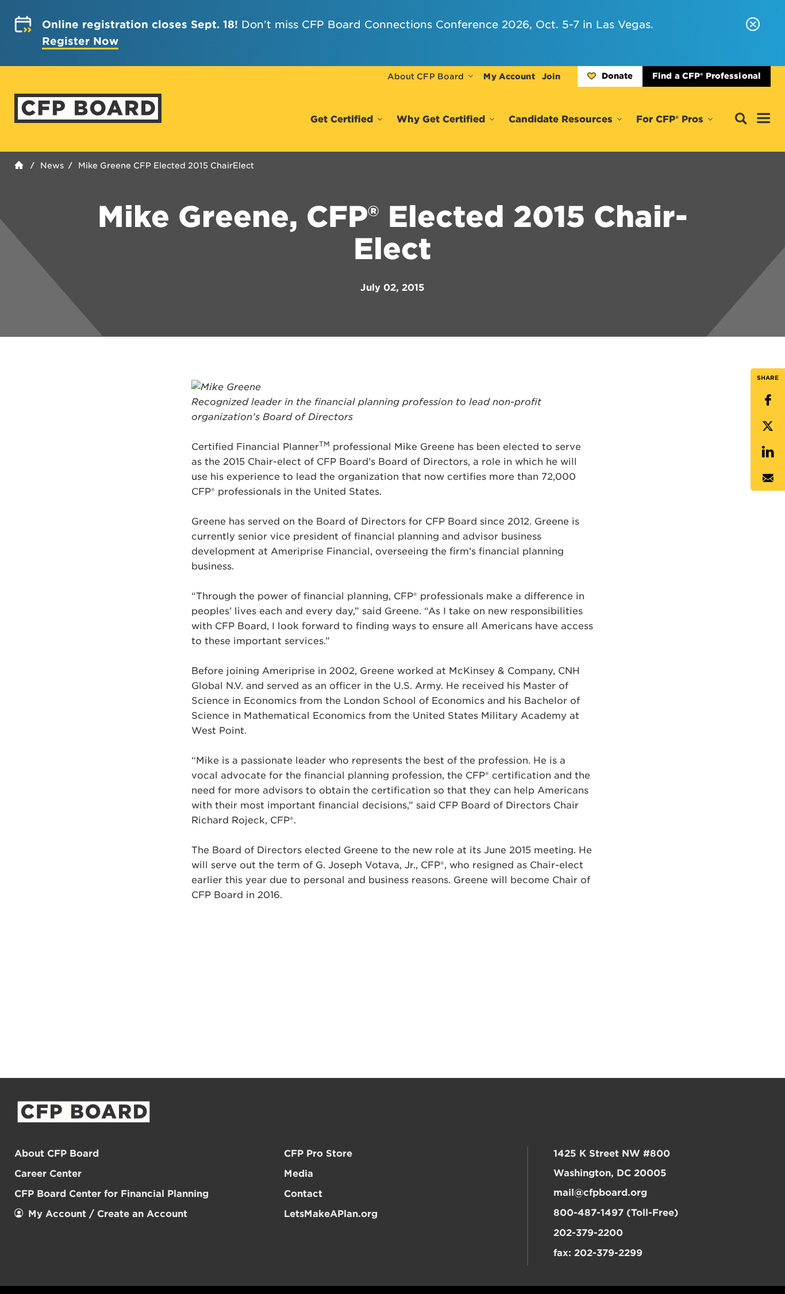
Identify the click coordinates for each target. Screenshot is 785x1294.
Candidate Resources (561, 119)
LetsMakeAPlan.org (331, 1213)
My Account (508, 76)
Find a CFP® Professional (706, 75)
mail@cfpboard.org (600, 1192)
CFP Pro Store (318, 1153)
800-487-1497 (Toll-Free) (616, 1212)
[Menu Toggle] (764, 118)
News (52, 165)
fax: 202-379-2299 (597, 1252)
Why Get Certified (441, 119)
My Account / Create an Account (107, 1213)
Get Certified (341, 119)
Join (551, 76)
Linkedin (768, 452)
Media (298, 1173)
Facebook (768, 400)
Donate (617, 75)
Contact (303, 1193)
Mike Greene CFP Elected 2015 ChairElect (166, 165)
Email (768, 478)
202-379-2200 (588, 1232)
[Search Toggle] (740, 119)
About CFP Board (425, 76)
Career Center (48, 1173)
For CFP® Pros (669, 119)
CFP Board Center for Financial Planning (111, 1193)
